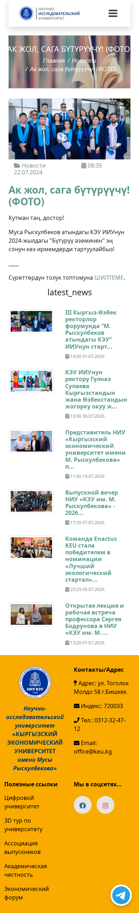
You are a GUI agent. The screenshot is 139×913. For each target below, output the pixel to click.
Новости (84, 61)
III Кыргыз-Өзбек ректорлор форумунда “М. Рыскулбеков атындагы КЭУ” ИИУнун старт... (91, 329)
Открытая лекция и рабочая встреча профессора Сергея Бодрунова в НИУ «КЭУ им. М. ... (94, 619)
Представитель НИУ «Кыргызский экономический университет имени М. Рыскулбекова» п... (95, 449)
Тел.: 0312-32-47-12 (99, 724)
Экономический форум (26, 893)
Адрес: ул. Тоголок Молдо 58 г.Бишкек (101, 687)
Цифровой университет (22, 802)
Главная (54, 61)
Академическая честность (25, 870)
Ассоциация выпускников (22, 847)
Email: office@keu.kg (93, 747)
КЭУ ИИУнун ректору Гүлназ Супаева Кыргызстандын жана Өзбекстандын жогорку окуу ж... (96, 389)
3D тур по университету (23, 825)
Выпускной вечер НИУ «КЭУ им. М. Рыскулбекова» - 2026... (91, 503)
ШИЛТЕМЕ (109, 277)
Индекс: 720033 (101, 706)
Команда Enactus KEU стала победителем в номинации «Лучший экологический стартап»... (91, 559)
